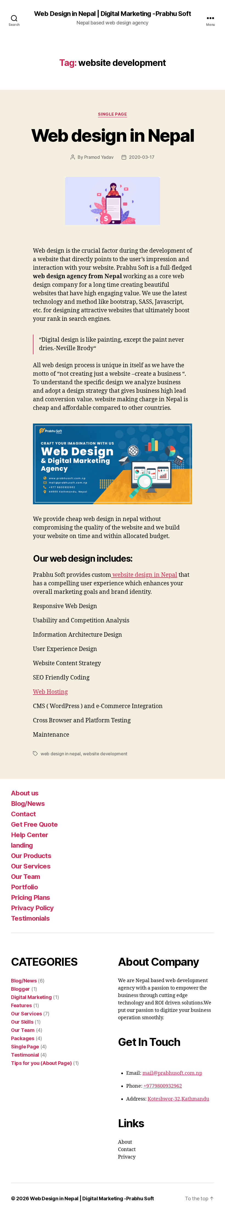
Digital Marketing (31, 997)
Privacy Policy (32, 908)
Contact (23, 814)
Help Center (29, 835)
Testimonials (30, 918)
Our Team (25, 877)
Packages (22, 1038)
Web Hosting (50, 692)
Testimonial (25, 1055)
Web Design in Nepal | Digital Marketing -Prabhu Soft (112, 13)
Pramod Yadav (99, 157)
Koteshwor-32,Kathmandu (178, 1099)
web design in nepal (61, 753)
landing (22, 845)
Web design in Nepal (112, 135)
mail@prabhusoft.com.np (172, 1073)
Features (21, 1005)
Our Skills (22, 1022)
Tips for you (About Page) (41, 1063)
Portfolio (24, 887)
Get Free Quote (34, 824)
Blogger (20, 989)
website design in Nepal (144, 575)
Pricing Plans (30, 897)
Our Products (31, 856)
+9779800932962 (163, 1086)
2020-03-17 (141, 157)
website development (105, 753)
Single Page (112, 114)
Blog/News (28, 804)
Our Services (30, 866)
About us (25, 793)
